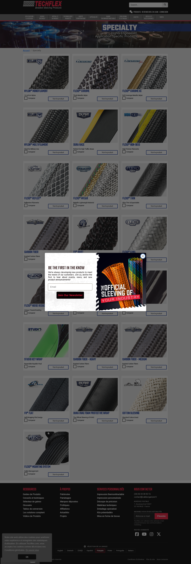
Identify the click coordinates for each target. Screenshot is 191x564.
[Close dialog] (143, 256)
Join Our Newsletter (70, 295)
